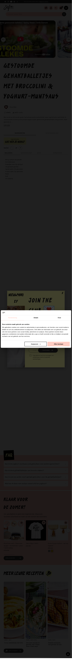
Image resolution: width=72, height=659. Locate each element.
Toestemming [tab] (12, 317)
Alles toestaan (58, 344)
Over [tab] (59, 317)
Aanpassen (34, 344)
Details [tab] (36, 317)
